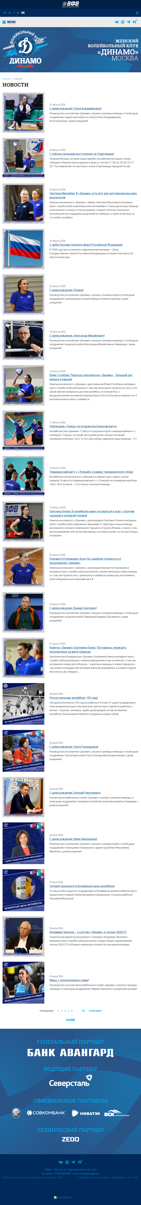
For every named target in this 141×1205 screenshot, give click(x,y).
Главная (6, 78)
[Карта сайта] (9, 13)
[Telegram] (128, 22)
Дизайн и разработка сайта (94, 1177)
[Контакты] (5, 13)
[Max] (123, 22)
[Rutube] (135, 22)
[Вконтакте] (117, 22)
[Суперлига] (70, 4)
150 (83, 1011)
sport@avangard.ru (90, 1173)
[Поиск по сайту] (14, 13)
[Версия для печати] (18, 13)
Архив (70, 1020)
